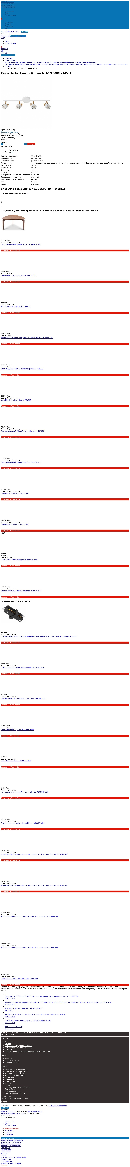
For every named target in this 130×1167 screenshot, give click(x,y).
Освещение (10, 60)
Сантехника (10, 1079)
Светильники (61, 62)
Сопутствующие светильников (75, 64)
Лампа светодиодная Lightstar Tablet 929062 (19, 560)
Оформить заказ (12, 1063)
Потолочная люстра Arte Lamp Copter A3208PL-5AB (22, 668)
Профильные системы (30, 62)
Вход (7, 13)
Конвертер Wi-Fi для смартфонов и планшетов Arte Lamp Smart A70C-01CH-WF (34, 885)
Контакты (9, 22)
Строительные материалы (16, 1070)
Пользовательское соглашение (18, 1048)
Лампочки (58, 64)
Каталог (25, 31)
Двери (7, 1085)
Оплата (8, 24)
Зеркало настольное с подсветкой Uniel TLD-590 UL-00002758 (27, 338)
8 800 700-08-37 (7, 2)
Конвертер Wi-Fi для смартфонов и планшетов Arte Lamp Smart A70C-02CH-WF (34, 854)
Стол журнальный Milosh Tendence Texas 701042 (21, 244)
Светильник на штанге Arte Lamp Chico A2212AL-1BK (23, 699)
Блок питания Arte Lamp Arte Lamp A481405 (19, 979)
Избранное (13, 36)
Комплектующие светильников (101, 64)
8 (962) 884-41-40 (8, 6)
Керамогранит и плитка (15, 1074)
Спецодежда (10, 1091)
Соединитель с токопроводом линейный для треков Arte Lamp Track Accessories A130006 (39, 636)
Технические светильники (78, 62)
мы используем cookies (57, 1106)
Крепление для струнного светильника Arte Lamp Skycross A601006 (29, 948)
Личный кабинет (12, 1061)
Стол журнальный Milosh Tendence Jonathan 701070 (22, 431)
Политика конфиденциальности (18, 1046)
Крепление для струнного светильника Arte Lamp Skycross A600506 (29, 916)
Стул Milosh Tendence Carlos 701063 (16, 400)
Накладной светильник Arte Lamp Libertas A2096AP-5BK (24, 792)
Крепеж (8, 1083)
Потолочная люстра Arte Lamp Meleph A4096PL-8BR (23, 823)
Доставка (9, 26)
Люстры (52, 62)
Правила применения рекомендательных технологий (27, 1052)
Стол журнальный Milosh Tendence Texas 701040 (21, 591)
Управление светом (13, 62)
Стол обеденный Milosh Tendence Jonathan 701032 (22, 369)
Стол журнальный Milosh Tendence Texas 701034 (21, 462)
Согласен (5, 1107)
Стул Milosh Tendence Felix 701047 (15, 524)
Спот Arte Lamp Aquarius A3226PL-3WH (17, 730)
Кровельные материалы (15, 1076)
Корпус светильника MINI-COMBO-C (16, 307)
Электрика (9, 1077)
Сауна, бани (10, 1089)
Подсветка (44, 62)
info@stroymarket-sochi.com (40, 1033)
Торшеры (28, 64)
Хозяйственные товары (15, 1093)
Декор (21, 64)
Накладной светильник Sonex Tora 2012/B (18, 275)
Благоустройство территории (17, 1087)
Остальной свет (121, 64)
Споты (34, 64)
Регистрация (10, 15)
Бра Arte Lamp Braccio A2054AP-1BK (16, 761)
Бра (17, 64)
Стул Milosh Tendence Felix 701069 (15, 493)
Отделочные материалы (15, 1072)
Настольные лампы (45, 64)
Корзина (8, 1059)
